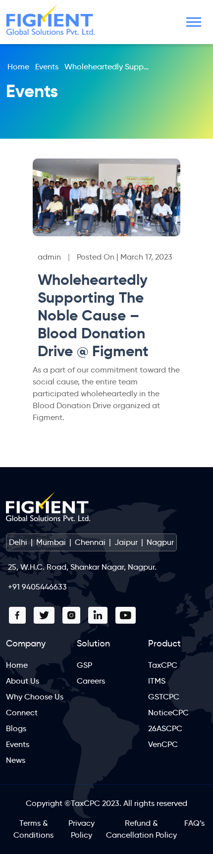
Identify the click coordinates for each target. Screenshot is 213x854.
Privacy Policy (81, 829)
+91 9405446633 (37, 586)
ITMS (156, 681)
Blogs (16, 728)
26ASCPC (165, 728)
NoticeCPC (168, 712)
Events (46, 66)
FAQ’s (194, 823)
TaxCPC (162, 665)
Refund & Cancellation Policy (141, 829)
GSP (84, 665)
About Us (22, 681)
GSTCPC (163, 696)
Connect (22, 712)
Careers (91, 681)
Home (18, 66)
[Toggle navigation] (193, 22)
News (15, 760)
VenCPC (163, 744)
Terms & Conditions (33, 829)
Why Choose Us (34, 696)
